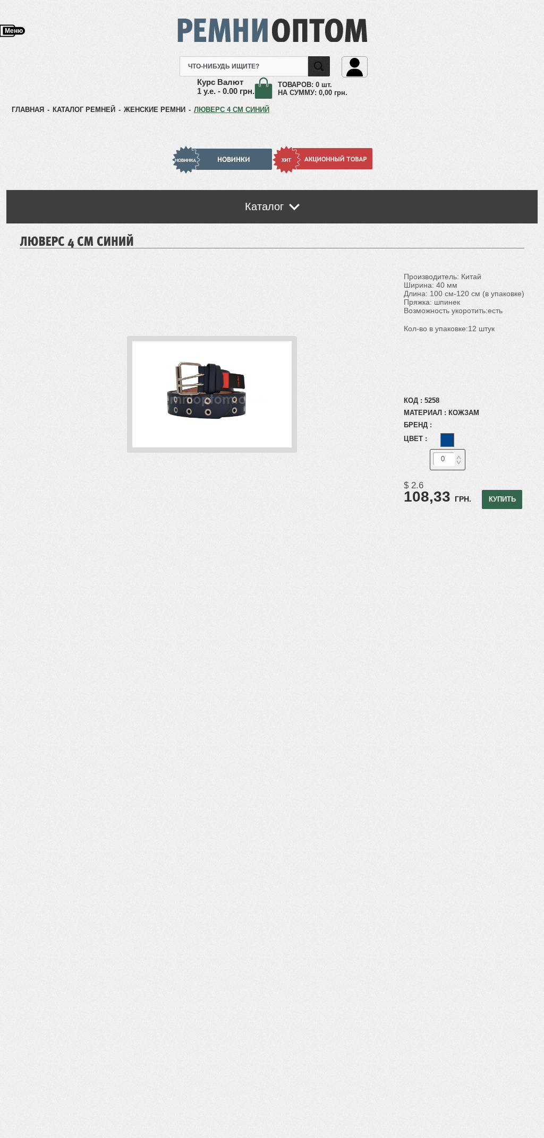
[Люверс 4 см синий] (212, 450)
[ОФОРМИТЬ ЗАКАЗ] (266, 88)
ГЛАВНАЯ (28, 110)
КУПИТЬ (502, 499)
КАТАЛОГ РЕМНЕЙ (84, 110)
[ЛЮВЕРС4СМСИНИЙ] (77, 240)
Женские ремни (154, 110)
